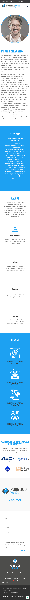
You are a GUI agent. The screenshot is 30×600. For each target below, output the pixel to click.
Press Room (19, 1)
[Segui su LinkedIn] (8, 47)
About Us (12, 1)
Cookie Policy (10, 590)
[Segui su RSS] (23, 575)
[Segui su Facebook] (17, 47)
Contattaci (5, 1)
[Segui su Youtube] (20, 575)
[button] (2, 459)
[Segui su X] (13, 47)
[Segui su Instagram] (21, 47)
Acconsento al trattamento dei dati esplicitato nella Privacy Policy (14, 545)
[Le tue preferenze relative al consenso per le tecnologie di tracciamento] (27, 597)
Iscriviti (4, 582)
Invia (23, 550)
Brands (16, 592)
